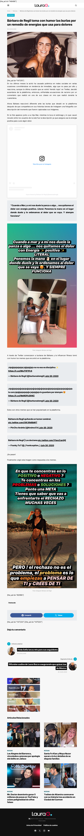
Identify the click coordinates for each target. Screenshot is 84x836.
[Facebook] (35, 831)
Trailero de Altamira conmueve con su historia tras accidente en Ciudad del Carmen (59, 797)
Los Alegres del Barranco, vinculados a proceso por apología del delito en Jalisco (23, 756)
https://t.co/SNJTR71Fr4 (20, 371)
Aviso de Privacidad (33, 825)
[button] (8, 5)
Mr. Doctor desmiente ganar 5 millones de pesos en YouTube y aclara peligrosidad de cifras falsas (22, 798)
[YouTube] (48, 831)
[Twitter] (39, 831)
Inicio (8, 11)
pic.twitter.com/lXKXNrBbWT (22, 422)
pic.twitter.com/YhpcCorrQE (52, 440)
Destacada (12, 603)
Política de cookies (51, 825)
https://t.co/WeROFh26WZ (21, 395)
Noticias (15, 11)
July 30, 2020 (51, 376)
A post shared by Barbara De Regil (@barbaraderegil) (42, 194)
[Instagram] (44, 831)
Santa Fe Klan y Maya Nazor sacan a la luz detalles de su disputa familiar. (57, 756)
